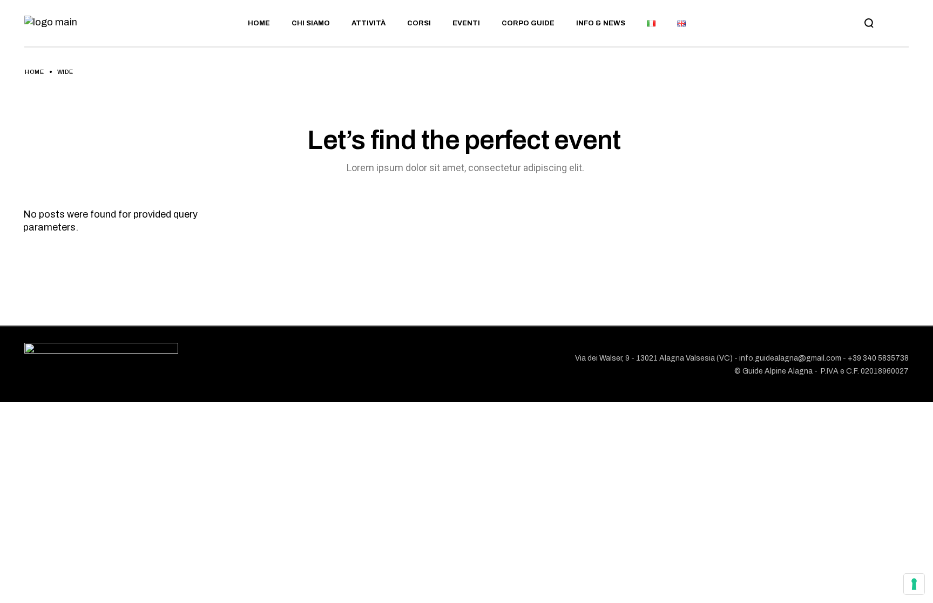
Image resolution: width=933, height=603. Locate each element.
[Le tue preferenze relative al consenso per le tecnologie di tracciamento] (914, 584)
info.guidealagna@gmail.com (790, 358)
